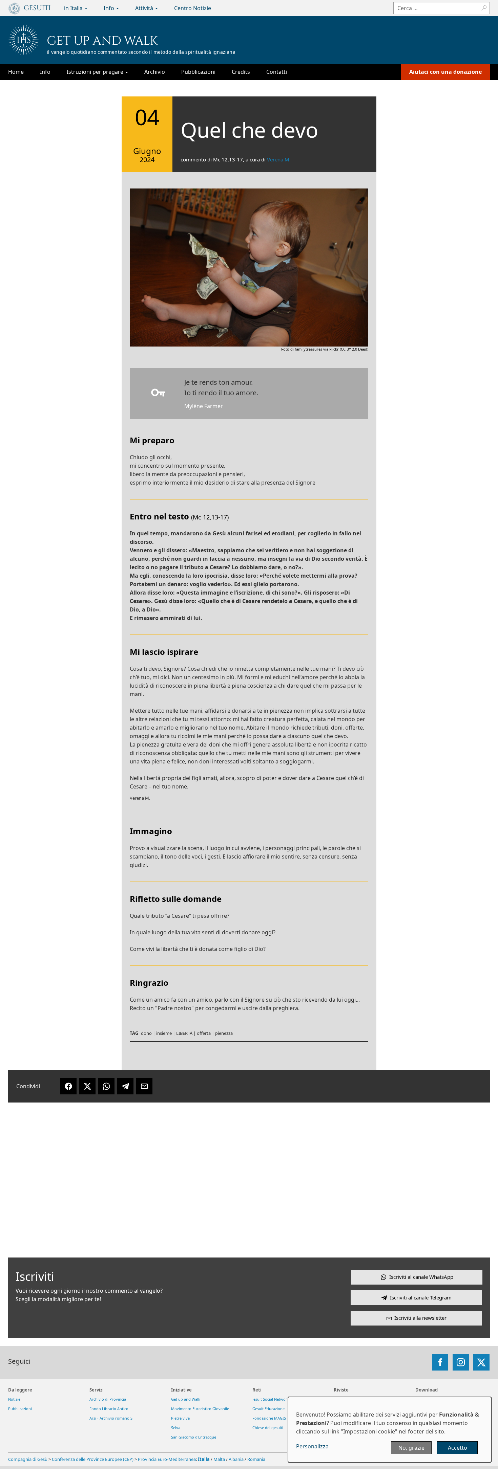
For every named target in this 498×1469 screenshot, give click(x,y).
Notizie (14, 1399)
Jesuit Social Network (270, 1399)
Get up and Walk (102, 41)
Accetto (457, 1447)
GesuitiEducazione (268, 1408)
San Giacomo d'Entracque (193, 1437)
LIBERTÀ (184, 1033)
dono (146, 1033)
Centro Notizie (192, 8)
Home (16, 71)
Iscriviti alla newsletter (420, 1317)
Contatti (276, 71)
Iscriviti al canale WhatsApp (421, 1276)
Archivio (154, 71)
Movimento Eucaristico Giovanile (200, 1408)
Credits (241, 71)
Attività (144, 8)
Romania (256, 1459)
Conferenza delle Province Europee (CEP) (92, 1459)
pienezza (224, 1033)
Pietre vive (180, 1418)
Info (110, 8)
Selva (175, 1427)
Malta (219, 1459)
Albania (236, 1459)
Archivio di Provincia (107, 1399)
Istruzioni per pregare (96, 71)
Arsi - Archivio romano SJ (111, 1418)
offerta (204, 1033)
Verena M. (279, 159)
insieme (164, 1033)
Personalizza (312, 1446)
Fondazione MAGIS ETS (272, 1418)
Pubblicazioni (198, 71)
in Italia (74, 8)
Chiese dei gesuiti (267, 1427)
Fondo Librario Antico (108, 1408)
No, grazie (411, 1447)
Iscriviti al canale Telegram (421, 1297)
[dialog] (389, 1429)
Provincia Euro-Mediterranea (167, 1459)
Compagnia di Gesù (28, 1459)
